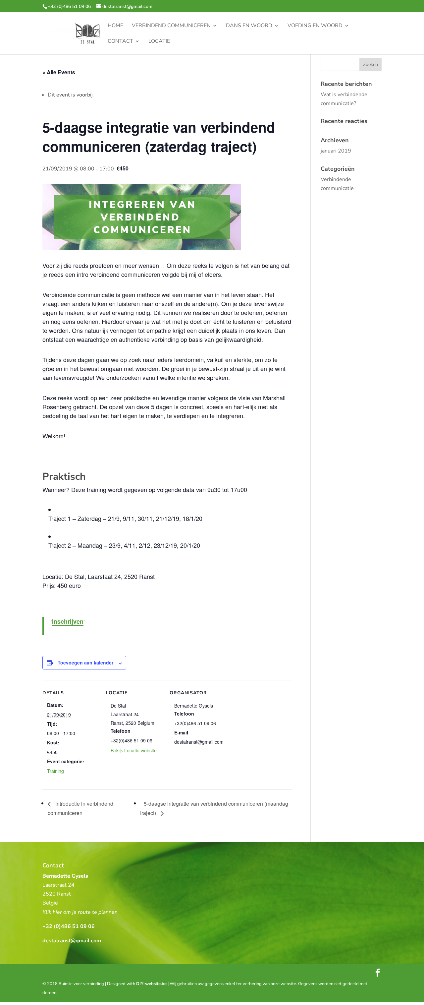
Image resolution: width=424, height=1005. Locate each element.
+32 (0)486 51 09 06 (69, 6)
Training (55, 771)
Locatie (159, 42)
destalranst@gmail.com (71, 940)
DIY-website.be (151, 984)
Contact (120, 42)
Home (115, 26)
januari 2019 (336, 151)
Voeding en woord (315, 26)
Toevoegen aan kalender (85, 662)
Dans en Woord (249, 26)
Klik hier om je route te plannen (80, 912)
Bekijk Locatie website (134, 750)
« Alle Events (58, 72)
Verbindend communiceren (171, 26)
